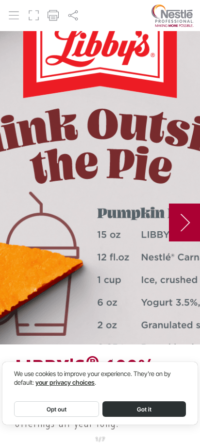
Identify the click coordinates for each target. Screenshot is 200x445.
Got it (144, 409)
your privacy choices (65, 382)
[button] (14, 15)
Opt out (57, 409)
